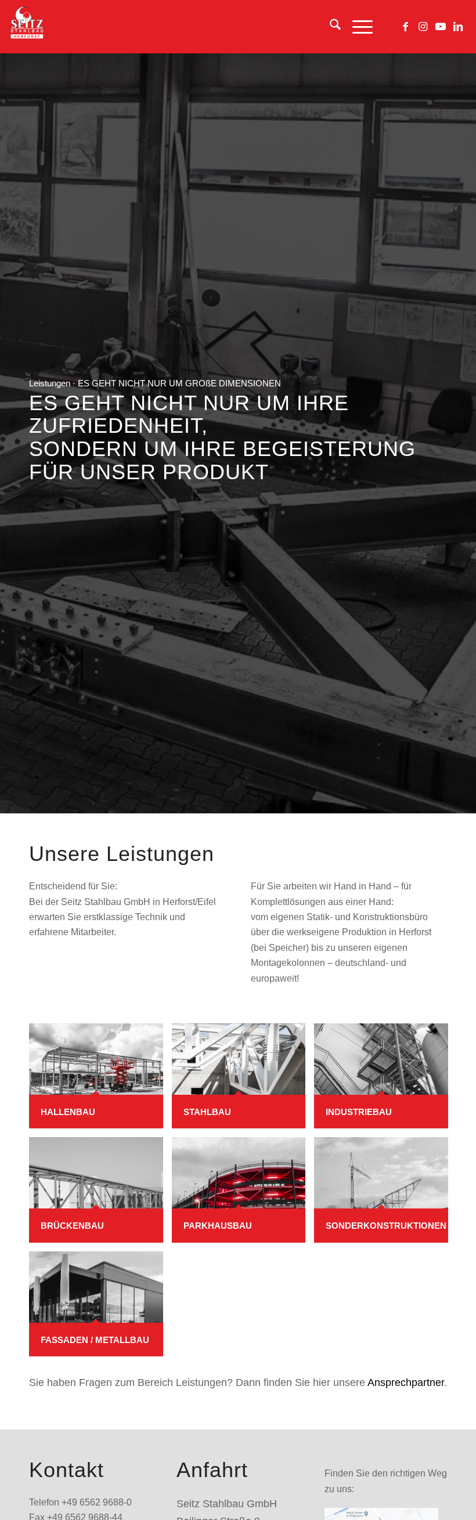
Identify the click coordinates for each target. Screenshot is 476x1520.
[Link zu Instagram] (423, 26)
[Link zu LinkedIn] (458, 26)
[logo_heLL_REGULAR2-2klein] (26, 27)
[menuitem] (329, 27)
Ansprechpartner (405, 1382)
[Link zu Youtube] (440, 26)
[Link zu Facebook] (405, 26)
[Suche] (329, 27)
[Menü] (357, 27)
